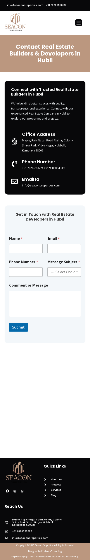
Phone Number (23, 262)
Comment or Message (28, 285)
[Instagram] (15, 491)
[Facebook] (7, 491)
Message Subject (63, 262)
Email (53, 239)
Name (16, 239)
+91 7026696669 (56, 5)
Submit (18, 327)
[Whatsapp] (22, 491)
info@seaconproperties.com (25, 5)
